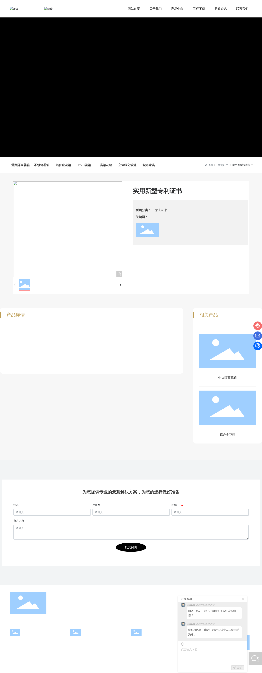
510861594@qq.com (85, 647)
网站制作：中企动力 (157, 668)
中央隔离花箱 (227, 377)
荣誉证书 (223, 165)
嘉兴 (172, 668)
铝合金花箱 (227, 434)
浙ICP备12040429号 (112, 668)
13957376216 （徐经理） (28, 647)
